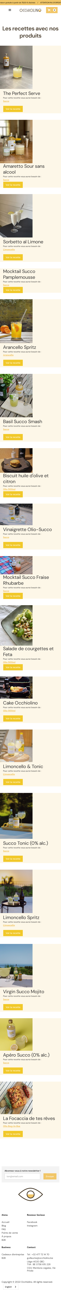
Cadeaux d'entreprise (13, 1254)
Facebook (32, 1222)
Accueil (5, 1222)
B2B (4, 1240)
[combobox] (10, 1287)
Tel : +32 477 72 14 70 (38, 1254)
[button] (10, 10)
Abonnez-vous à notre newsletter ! (23, 1170)
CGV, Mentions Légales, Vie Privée (41, 1269)
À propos (6, 1236)
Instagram (32, 1225)
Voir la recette (13, 108)
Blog (4, 1225)
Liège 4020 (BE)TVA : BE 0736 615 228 (39, 1263)
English (8, 1286)
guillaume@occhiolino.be (40, 1258)
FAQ (4, 1229)
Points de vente (10, 1232)
